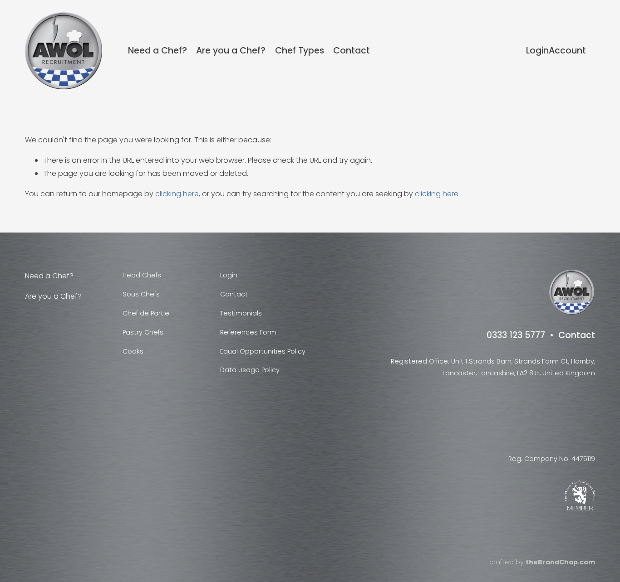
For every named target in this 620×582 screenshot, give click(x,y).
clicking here (177, 194)
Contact (351, 50)
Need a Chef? (157, 50)
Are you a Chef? (231, 50)
